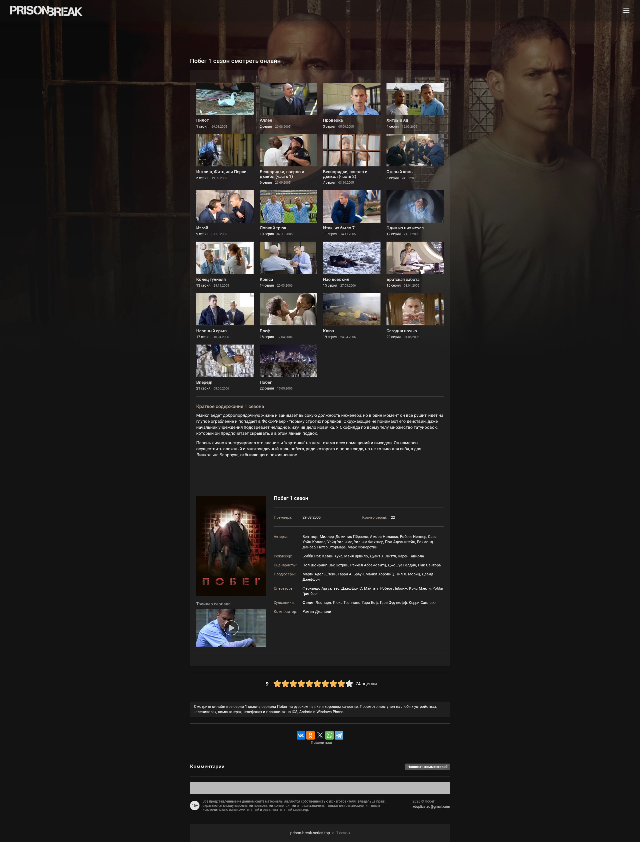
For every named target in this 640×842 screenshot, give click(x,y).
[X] (320, 735)
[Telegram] (339, 735)
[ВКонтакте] (301, 735)
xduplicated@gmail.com (431, 806)
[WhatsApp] (329, 735)
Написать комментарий (428, 767)
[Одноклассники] (310, 735)
